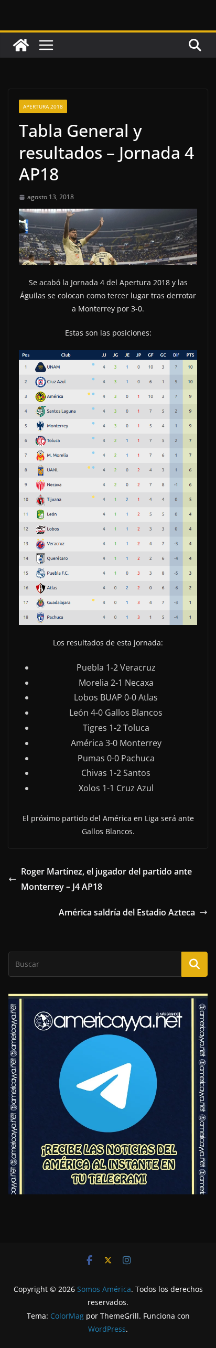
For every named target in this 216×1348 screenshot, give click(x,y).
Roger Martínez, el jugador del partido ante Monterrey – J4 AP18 (106, 879)
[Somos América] (21, 45)
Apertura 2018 (43, 106)
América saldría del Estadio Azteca (127, 912)
